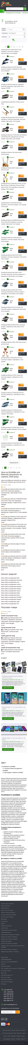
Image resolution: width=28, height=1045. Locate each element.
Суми (8, 1036)
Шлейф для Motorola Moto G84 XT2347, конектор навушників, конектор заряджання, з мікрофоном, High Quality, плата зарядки (13, 274)
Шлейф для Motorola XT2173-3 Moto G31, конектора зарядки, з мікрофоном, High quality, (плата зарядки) (13, 309)
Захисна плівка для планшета (8, 912)
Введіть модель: (4, 29)
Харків (18, 1036)
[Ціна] (24, 37)
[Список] (24, 35)
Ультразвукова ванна (6, 932)
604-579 (8, 990)
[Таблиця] (24, 33)
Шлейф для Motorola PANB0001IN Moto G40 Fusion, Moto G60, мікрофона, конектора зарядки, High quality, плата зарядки (12, 222)
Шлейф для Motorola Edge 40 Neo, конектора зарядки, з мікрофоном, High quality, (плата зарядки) (13, 326)
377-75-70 (8, 996)
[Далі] (22, 47)
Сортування (5, 33)
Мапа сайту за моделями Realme (11, 588)
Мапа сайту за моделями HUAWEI (11, 597)
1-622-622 (8, 992)
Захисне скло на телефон (7, 910)
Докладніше (8, 687)
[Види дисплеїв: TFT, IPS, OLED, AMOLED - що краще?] (14, 698)
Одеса (24, 1033)
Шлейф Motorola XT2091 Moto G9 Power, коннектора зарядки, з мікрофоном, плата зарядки (12, 359)
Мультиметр (4, 919)
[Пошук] (24, 8)
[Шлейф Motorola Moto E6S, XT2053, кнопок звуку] (5, 112)
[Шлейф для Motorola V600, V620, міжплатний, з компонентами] (5, 352)
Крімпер (3, 923)
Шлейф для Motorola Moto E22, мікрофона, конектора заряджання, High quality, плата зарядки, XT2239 (12, 86)
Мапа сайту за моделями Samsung (11, 580)
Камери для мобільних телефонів (9, 936)
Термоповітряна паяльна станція (9, 930)
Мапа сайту (4, 972)
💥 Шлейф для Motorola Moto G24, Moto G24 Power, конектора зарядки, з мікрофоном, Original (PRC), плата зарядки (14, 510)
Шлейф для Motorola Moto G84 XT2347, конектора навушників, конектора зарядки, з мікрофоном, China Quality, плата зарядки (13, 291)
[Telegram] (6, 1019)
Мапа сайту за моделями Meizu (10, 595)
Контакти (3, 964)
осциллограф (4, 921)
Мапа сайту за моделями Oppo (10, 601)
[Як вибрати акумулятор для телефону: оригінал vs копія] (14, 667)
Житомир (23, 1030)
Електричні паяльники (6, 925)
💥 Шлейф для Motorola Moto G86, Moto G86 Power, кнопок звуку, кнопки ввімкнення (13, 565)
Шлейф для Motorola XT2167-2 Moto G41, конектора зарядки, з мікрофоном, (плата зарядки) (12, 377)
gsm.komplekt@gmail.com (10, 1004)
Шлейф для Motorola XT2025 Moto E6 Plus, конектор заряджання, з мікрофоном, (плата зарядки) (13, 394)
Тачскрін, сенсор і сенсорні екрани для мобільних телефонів (12, 946)
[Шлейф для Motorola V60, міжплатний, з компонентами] (5, 162)
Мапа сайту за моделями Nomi (10, 578)
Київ (3, 1033)
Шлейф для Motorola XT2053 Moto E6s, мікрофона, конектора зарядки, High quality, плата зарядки (12, 239)
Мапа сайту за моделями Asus (10, 582)
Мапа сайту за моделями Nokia (10, 593)
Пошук (23, 29)
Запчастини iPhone (5, 905)
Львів (15, 1033)
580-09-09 (8, 994)
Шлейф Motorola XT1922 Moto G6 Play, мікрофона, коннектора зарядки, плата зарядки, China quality (13, 204)
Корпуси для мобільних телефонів (9, 943)
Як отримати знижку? (6, 970)
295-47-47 (8, 1000)
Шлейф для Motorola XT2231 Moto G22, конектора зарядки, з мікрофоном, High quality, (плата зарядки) (13, 69)
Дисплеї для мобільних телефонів (9, 949)
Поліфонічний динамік (6, 941)
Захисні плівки (4, 928)
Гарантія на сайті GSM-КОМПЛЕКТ (9, 961)
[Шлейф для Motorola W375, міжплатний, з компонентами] (5, 178)
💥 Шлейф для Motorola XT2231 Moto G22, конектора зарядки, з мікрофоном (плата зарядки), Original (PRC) (14, 518)
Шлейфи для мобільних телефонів (9, 939)
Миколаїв (19, 1033)
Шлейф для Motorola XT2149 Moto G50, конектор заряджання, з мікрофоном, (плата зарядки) (13, 445)
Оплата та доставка (5, 966)
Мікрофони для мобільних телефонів (10, 951)
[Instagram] (2, 1019)
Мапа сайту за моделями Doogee (11, 599)
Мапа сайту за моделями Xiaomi (10, 591)
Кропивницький (9, 1033)
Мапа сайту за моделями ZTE (10, 603)
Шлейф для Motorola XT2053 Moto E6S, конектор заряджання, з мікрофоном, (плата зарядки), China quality (13, 412)
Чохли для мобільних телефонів (8, 914)
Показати (4, 36)
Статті (22, 679)
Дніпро (18, 1030)
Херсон (22, 1036)
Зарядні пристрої (5, 908)
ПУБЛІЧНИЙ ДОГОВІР (6, 959)
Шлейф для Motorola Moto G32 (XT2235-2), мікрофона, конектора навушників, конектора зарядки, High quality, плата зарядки (13, 119)
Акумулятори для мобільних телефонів (10, 934)
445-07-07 (8, 998)
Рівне (5, 1036)
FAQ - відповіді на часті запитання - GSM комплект (13, 968)
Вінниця (13, 1030)
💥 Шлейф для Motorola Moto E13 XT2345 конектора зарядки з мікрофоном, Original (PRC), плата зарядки (13, 557)
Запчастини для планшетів (7, 903)
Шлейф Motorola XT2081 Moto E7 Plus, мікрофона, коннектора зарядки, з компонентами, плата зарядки (11, 51)
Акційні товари (4, 957)
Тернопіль (13, 1036)
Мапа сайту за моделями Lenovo (11, 584)
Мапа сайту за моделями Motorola (11, 586)
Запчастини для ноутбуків (7, 916)
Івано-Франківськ (6, 1030)
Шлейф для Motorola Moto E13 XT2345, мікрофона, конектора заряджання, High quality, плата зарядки (13, 257)
